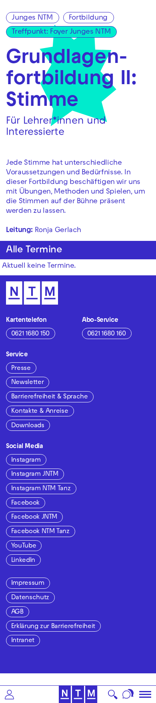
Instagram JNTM (34, 474)
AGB (17, 612)
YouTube (23, 546)
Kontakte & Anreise (39, 411)
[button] (9, 694)
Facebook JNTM (34, 517)
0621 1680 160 (106, 334)
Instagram (26, 460)
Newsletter (27, 383)
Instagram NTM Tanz (41, 489)
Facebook (25, 503)
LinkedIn (23, 561)
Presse (21, 369)
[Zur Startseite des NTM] (78, 694)
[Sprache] (128, 694)
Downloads (27, 426)
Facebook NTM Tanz (40, 532)
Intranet (22, 641)
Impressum (27, 583)
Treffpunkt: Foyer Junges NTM (61, 32)
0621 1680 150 (30, 334)
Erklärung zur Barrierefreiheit (53, 627)
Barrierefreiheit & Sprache (49, 397)
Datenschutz (30, 598)
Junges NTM (32, 18)
